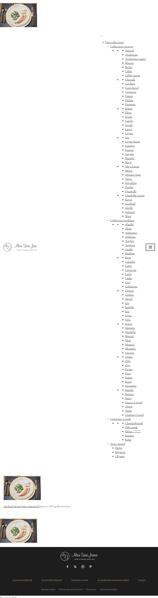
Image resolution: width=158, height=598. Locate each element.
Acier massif (117, 444)
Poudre (129, 187)
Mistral (129, 336)
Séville (129, 208)
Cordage (130, 83)
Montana (130, 348)
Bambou (130, 253)
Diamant (130, 104)
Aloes (128, 228)
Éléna (128, 112)
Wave (128, 216)
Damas (129, 96)
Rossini (129, 435)
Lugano (129, 154)
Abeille (129, 224)
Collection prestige (121, 46)
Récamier (131, 386)
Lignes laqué (132, 141)
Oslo (128, 361)
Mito (128, 340)
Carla (128, 274)
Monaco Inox (133, 174)
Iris (127, 303)
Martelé (129, 158)
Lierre (128, 129)
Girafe (129, 125)
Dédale (129, 100)
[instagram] (83, 566)
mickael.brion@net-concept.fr (22, 506)
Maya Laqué (132, 166)
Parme (129, 369)
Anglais (129, 241)
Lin (127, 137)
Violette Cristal (134, 415)
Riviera (129, 394)
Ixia (127, 311)
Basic (128, 257)
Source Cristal (133, 402)
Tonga (128, 406)
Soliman (130, 212)
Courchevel (132, 88)
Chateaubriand (134, 423)
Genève (129, 294)
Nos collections (114, 42)
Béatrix (129, 63)
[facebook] (67, 566)
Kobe (128, 439)
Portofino (131, 183)
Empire (129, 290)
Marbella (130, 332)
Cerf (127, 282)
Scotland (130, 203)
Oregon (129, 353)
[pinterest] (90, 566)
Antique (130, 245)
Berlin (128, 67)
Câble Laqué (132, 75)
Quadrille (131, 191)
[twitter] (75, 566)
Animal (129, 50)
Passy (128, 373)
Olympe (120, 456)
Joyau (128, 315)
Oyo (127, 365)
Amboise (130, 237)
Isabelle (129, 307)
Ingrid (129, 299)
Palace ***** (133, 431)
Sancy (128, 398)
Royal (128, 199)
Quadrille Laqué (135, 195)
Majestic (130, 328)
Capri (128, 266)
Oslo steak (131, 427)
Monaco (130, 344)
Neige (128, 179)
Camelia (130, 261)
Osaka (128, 357)
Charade (130, 79)
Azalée (129, 249)
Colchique (131, 286)
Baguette (120, 452)
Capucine (130, 270)
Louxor (129, 150)
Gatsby (129, 121)
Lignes (129, 133)
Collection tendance (122, 220)
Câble (128, 71)
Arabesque (131, 54)
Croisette (130, 92)
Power (129, 377)
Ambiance (131, 232)
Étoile (128, 117)
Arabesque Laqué (135, 59)
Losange (130, 145)
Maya (128, 162)
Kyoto (128, 324)
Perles (118, 448)
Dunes (129, 108)
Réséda (129, 390)
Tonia (128, 410)
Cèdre (128, 278)
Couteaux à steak (120, 419)
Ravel (128, 381)
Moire (128, 170)
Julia (128, 319)
